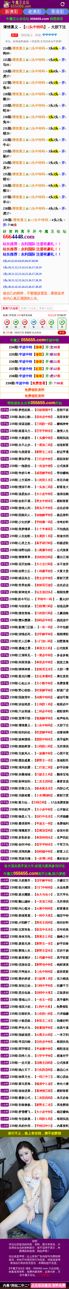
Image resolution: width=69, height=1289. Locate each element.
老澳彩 (34, 11)
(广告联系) (44, 1275)
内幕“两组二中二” (34, 1285)
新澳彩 (11, 11)
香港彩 (57, 11)
